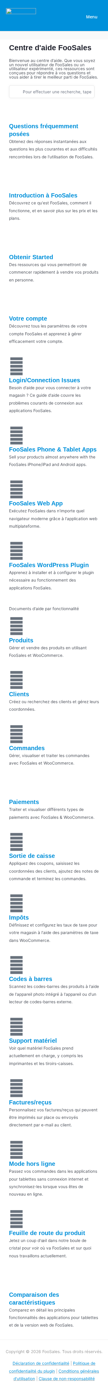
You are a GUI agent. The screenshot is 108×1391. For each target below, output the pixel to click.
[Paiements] (16, 788)
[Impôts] (16, 903)
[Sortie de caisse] (16, 841)
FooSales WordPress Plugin (49, 565)
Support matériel (33, 1040)
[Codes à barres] (16, 965)
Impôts (19, 917)
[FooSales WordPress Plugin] (16, 550)
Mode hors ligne (32, 1163)
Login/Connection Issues (44, 380)
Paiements (24, 802)
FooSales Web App (36, 503)
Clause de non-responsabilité (67, 1378)
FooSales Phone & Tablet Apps (53, 449)
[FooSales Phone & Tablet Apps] (16, 435)
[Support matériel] (16, 1026)
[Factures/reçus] (16, 1088)
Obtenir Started (31, 257)
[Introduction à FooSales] (16, 181)
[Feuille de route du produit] (16, 1219)
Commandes (27, 748)
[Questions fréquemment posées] (16, 112)
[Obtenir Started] (16, 242)
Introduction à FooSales (43, 195)
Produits (21, 640)
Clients (19, 694)
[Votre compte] (16, 304)
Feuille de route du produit (47, 1233)
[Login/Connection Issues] (16, 366)
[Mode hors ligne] (16, 1149)
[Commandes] (16, 734)
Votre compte (28, 318)
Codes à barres (30, 979)
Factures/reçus (30, 1102)
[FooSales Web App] (16, 489)
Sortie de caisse (32, 855)
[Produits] (16, 626)
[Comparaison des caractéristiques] (16, 1280)
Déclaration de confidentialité (41, 1363)
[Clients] (16, 680)
